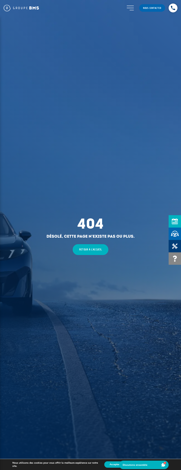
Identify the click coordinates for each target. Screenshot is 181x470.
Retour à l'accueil (90, 249)
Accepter (114, 464)
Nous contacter (152, 8)
